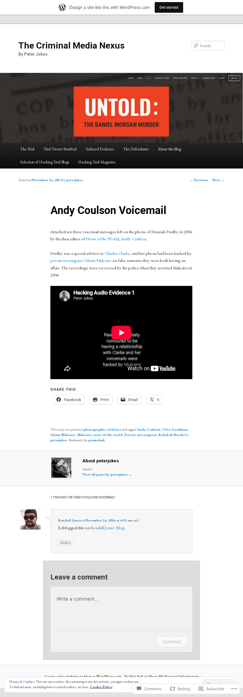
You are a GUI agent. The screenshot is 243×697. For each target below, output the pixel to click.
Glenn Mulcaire (97, 260)
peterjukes (74, 180)
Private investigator (140, 434)
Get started (168, 7)
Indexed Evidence (100, 149)
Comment (172, 641)
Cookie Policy (101, 687)
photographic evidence (102, 429)
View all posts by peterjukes (107, 474)
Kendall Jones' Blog (107, 527)
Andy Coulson (133, 239)
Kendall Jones (69, 520)
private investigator (67, 260)
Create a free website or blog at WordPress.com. (83, 676)
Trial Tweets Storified (60, 149)
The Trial (27, 149)
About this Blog (169, 149)
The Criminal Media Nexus (71, 45)
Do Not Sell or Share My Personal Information (161, 676)
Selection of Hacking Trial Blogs (44, 162)
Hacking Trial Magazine (97, 162)
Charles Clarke (117, 253)
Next (218, 180)
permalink (96, 440)
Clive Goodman (175, 429)
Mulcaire (84, 434)
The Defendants (135, 149)
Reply (65, 542)
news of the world (108, 434)
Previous (199, 180)
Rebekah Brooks (172, 434)
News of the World (102, 239)
